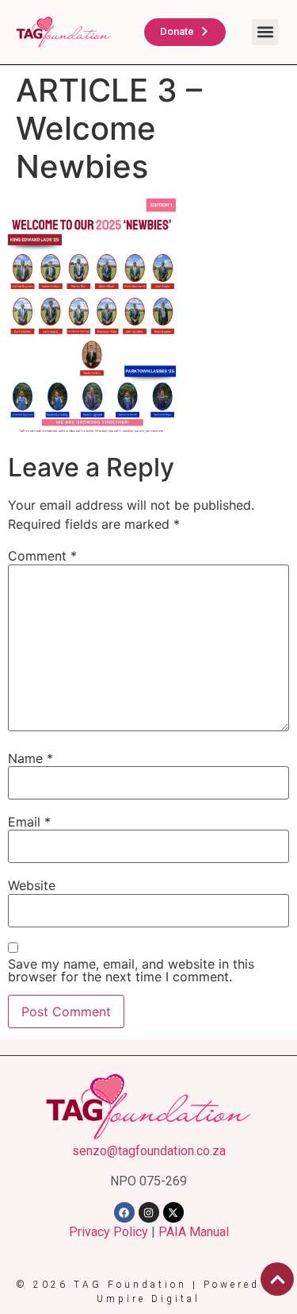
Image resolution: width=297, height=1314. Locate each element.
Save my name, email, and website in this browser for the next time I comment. (131, 970)
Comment (42, 555)
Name (30, 758)
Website (31, 885)
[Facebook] (124, 1212)
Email (29, 821)
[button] (265, 32)
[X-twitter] (173, 1212)
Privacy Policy (108, 1231)
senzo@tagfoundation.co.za (149, 1150)
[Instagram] (149, 1212)
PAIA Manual (193, 1231)
